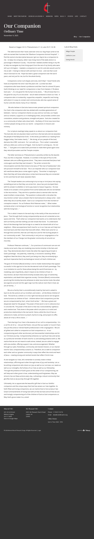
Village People (70, 51)
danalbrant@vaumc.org (60, 415)
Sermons (49, 16)
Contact (83, 16)
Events (70, 16)
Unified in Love (70, 55)
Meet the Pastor (20, 16)
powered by (82, 432)
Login (39, 430)
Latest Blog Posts (70, 47)
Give (76, 16)
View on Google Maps (11, 418)
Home (10, 16)
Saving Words (70, 59)
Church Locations (35, 16)
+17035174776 (58, 412)
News (56, 16)
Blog (62, 16)
